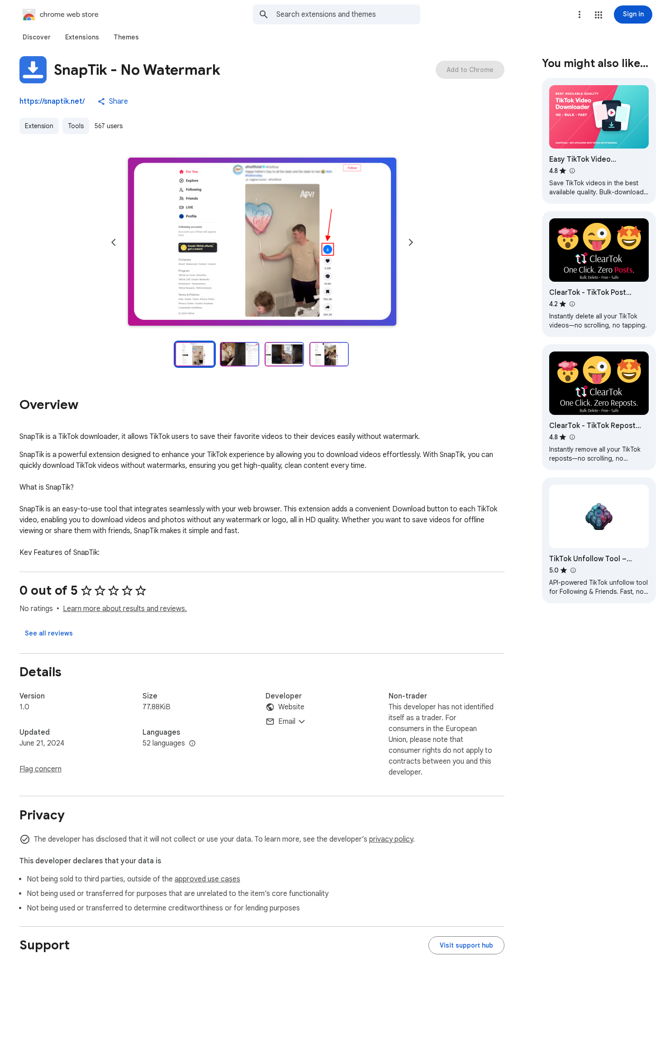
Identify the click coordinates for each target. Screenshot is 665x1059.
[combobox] (348, 14)
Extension (39, 126)
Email (286, 721)
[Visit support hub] (466, 945)
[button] (598, 15)
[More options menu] (579, 14)
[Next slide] (411, 242)
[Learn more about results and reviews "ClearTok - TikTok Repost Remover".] (572, 437)
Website (291, 707)
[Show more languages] (192, 743)
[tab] (36, 37)
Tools (76, 126)
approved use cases (207, 879)
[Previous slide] (113, 242)
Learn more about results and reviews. (125, 608)
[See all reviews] (48, 633)
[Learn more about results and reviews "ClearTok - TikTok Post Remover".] (572, 304)
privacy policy (391, 839)
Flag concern (40, 769)
